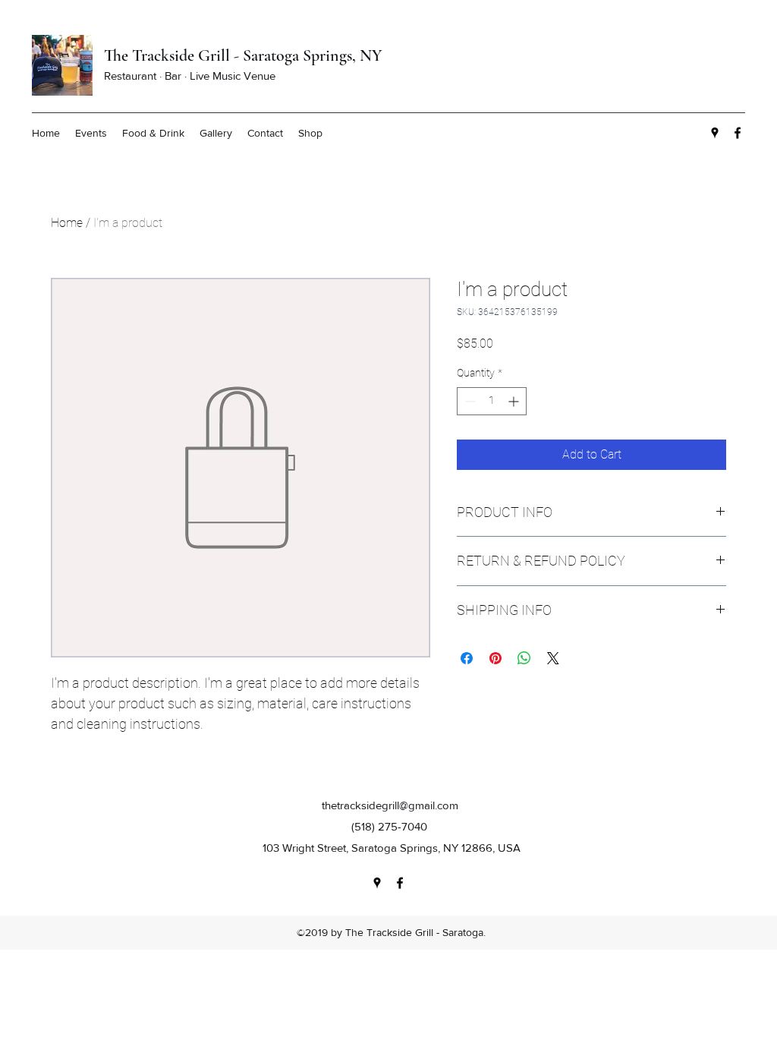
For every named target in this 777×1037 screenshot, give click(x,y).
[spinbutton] (491, 401)
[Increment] (514, 401)
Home (67, 223)
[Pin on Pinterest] (495, 658)
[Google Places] (714, 132)
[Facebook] (737, 132)
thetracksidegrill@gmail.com (390, 805)
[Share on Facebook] (467, 658)
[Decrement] (468, 401)
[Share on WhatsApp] (524, 658)
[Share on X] (553, 658)
